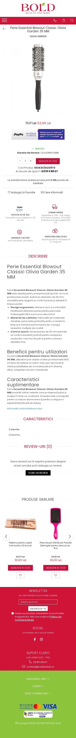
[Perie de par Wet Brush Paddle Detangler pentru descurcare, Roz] (56, 524)
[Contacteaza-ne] (55, 20)
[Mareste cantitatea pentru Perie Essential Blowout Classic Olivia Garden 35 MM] (30, 161)
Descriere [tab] (38, 256)
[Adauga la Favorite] (20, 575)
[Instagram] (41, 639)
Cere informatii (53, 192)
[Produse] (5, 21)
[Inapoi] (2, 28)
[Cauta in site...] (72, 20)
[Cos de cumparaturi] (64, 20)
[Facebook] (35, 639)
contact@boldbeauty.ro (40, 666)
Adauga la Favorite (22, 192)
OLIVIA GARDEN (38, 36)
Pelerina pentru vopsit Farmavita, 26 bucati (20, 544)
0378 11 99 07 (40, 662)
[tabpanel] (38, 77)
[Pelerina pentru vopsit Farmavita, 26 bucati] (20, 524)
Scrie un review (38, 473)
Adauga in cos (48, 161)
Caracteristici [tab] (38, 419)
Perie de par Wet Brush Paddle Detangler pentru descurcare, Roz (56, 545)
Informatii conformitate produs (24, 408)
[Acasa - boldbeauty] (38, 8)
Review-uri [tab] (38, 446)
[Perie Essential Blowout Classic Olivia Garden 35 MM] (38, 77)
